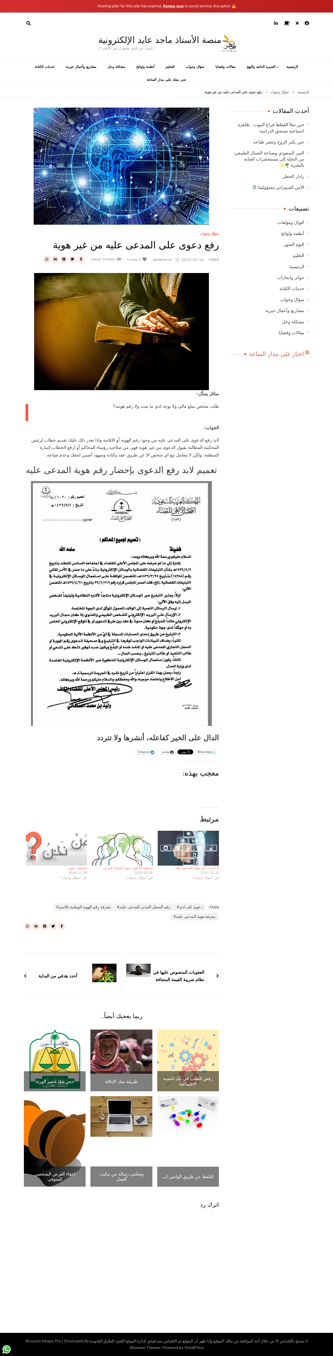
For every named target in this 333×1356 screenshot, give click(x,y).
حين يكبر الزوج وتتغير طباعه (278, 142)
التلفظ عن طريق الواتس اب (188, 1176)
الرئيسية (292, 66)
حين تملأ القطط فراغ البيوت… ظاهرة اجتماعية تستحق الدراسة (271, 128)
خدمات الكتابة (45, 66)
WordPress (194, 1347)
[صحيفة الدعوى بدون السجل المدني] (122, 848)
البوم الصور (294, 244)
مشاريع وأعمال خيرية (81, 66)
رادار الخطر (293, 176)
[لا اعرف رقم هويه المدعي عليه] (188, 848)
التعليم (170, 66)
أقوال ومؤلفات (290, 222)
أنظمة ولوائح (145, 66)
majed (214, 259)
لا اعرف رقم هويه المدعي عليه (197, 868)
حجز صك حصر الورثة (55, 1081)
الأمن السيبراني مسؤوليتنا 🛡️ (278, 187)
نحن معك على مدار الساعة (166, 79)
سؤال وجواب (195, 66)
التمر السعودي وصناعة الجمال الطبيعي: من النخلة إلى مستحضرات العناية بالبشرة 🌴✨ (269, 159)
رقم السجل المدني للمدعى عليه (145, 907)
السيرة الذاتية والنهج (261, 66)
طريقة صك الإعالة (121, 1081)
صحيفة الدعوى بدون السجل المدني (128, 868)
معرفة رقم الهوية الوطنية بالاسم (85, 907)
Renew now (173, 6)
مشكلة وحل (116, 66)
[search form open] (28, 23)
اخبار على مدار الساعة (276, 354)
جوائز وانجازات (290, 278)
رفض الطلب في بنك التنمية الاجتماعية (188, 1081)
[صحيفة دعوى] (56, 848)
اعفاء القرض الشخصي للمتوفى (54, 1176)
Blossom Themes (145, 1347)
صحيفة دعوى (78, 868)
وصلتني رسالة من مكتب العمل (121, 1176)
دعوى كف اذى (190, 907)
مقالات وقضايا (225, 66)
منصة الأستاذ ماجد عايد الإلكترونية (159, 39)
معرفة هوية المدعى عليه (195, 916)
